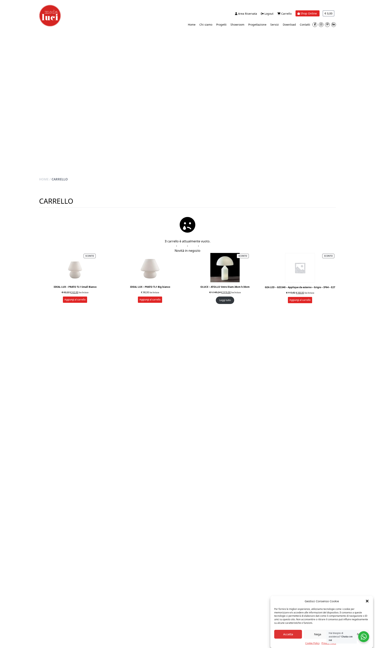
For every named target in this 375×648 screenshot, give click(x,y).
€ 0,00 (328, 13)
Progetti (221, 24)
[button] (367, 601)
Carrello (286, 13)
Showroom (237, 24)
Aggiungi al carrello (75, 299)
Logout (268, 13)
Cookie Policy (312, 643)
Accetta (288, 634)
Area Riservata (247, 13)
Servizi (274, 24)
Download (289, 24)
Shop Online (309, 13)
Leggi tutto (225, 300)
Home (192, 24)
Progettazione (257, 24)
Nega (317, 634)
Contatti (305, 24)
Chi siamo (205, 24)
